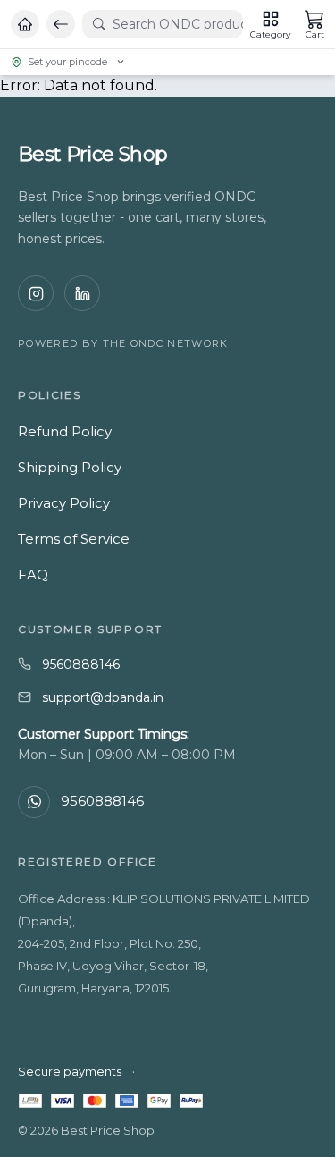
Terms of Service (74, 538)
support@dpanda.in (102, 697)
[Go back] (60, 24)
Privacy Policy (64, 502)
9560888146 (81, 664)
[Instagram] (36, 293)
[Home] (25, 24)
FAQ (33, 574)
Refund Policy (65, 431)
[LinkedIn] (82, 293)
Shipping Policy (69, 467)
